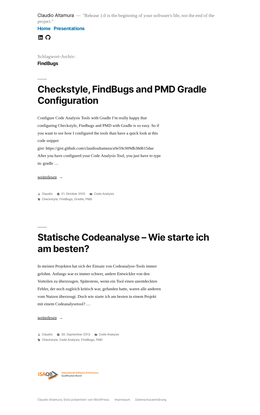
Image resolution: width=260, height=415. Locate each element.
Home (44, 28)
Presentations (69, 28)
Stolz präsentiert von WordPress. (86, 399)
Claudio (47, 194)
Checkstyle (50, 199)
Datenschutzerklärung (150, 399)
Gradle (79, 199)
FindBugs (66, 199)
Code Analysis (104, 194)
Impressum (122, 399)
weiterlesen (50, 177)
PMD (88, 199)
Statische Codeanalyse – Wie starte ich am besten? (123, 242)
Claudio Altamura (55, 15)
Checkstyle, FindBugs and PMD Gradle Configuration (122, 94)
